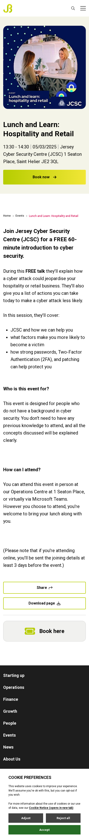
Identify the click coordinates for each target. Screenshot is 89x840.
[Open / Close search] (73, 8)
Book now (41, 177)
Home (7, 215)
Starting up (13, 675)
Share (42, 587)
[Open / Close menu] (83, 8)
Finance (10, 699)
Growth (10, 711)
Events (20, 215)
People (9, 723)
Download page (42, 603)
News (8, 747)
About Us (11, 759)
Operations (13, 687)
